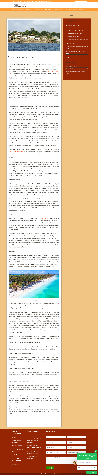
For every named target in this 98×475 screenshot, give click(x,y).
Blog (66, 9)
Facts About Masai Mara (71, 66)
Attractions (29, 9)
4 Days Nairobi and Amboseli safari (74, 30)
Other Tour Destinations (81, 1)
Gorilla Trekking (73, 9)
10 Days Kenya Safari (71, 43)
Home (13, 9)
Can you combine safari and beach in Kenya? (77, 69)
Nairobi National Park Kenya (53, 473)
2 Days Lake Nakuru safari (33, 436)
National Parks (48, 9)
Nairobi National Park (17, 437)
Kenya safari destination (16, 151)
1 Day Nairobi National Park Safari (74, 33)
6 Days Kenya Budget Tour (72, 25)
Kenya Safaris (20, 9)
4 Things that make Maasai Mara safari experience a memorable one (34, 440)
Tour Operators (58, 9)
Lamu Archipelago (43, 218)
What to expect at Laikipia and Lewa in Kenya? (75, 72)
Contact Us (82, 9)
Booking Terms (15, 464)
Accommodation (38, 9)
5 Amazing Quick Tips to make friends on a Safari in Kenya (34, 447)
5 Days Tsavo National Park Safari (74, 28)
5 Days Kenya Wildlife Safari (72, 36)
